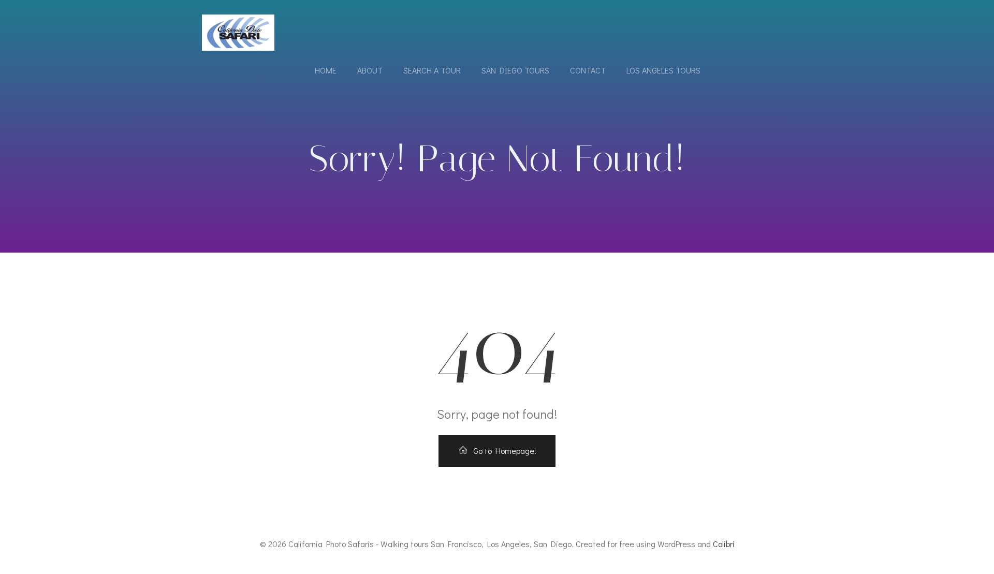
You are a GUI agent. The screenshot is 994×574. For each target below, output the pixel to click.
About (370, 70)
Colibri (724, 543)
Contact (588, 70)
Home (326, 70)
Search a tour (432, 70)
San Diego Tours (515, 70)
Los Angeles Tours (663, 70)
